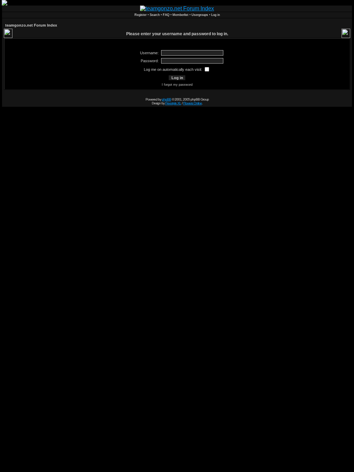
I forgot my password (177, 84)
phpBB (166, 99)
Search (155, 15)
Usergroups (200, 15)
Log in (215, 15)
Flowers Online (192, 103)
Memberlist (180, 15)
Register (140, 15)
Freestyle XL (173, 103)
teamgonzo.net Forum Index (31, 25)
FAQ (166, 15)
